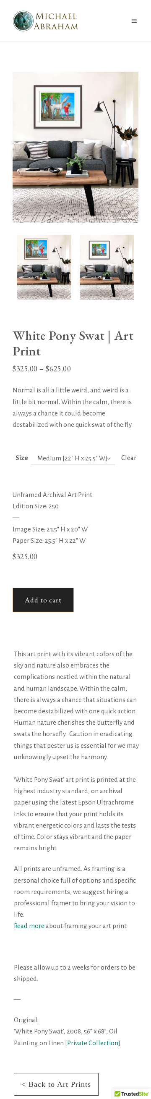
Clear (128, 457)
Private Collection (92, 1042)
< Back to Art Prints (56, 1084)
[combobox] (73, 458)
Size (22, 457)
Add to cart (43, 600)
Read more (29, 925)
